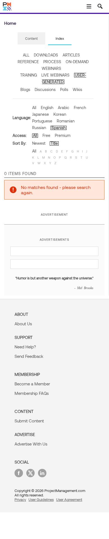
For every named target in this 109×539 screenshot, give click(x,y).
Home (10, 23)
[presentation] (31, 38)
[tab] (31, 38)
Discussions (45, 89)
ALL (26, 55)
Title (54, 143)
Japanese (40, 114)
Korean (59, 114)
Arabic (63, 107)
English (47, 107)
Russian (39, 127)
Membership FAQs (32, 393)
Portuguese (42, 121)
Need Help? (25, 346)
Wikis (77, 89)
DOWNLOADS (46, 55)
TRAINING (28, 75)
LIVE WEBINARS (55, 75)
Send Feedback (29, 356)
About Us (23, 323)
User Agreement (69, 499)
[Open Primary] (88, 6)
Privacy (20, 499)
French (80, 107)
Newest (38, 143)
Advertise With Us (31, 443)
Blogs (25, 89)
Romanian (66, 121)
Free (46, 135)
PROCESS (52, 61)
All (34, 107)
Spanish (58, 127)
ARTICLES (71, 55)
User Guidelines (41, 499)
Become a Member (32, 383)
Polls (64, 89)
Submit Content (29, 420)
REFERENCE (28, 61)
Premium (62, 135)
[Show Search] (100, 6)
